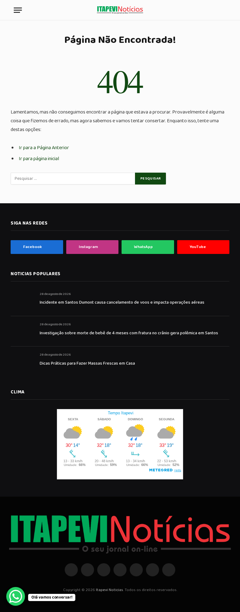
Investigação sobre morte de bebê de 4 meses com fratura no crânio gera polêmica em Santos (129, 333)
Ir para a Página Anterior (44, 148)
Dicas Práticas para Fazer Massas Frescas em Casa (87, 363)
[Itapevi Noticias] (120, 10)
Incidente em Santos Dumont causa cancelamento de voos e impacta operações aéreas (122, 302)
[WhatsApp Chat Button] (15, 596)
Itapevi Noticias (109, 590)
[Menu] (18, 10)
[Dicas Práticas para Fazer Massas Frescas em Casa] (22, 362)
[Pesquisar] (223, 10)
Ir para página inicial (39, 159)
